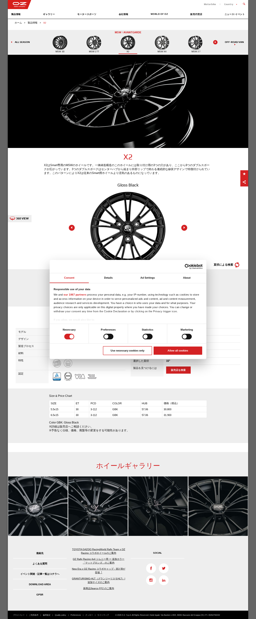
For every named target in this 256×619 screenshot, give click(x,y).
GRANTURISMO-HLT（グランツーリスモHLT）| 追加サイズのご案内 (98, 580)
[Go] (244, 3)
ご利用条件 (33, 615)
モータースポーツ (86, 14)
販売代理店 (196, 14)
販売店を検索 (178, 370)
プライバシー (19, 615)
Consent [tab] (69, 277)
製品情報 (16, 14)
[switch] (108, 336)
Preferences (76, 615)
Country (228, 4)
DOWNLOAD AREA (40, 584)
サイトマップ (103, 615)
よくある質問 (40, 563)
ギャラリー (49, 14)
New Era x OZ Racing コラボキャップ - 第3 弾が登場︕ (98, 570)
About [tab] (187, 277)
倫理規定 (47, 615)
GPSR (39, 594)
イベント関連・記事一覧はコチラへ (39, 573)
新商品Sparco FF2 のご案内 (98, 588)
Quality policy (60, 615)
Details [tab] (108, 277)
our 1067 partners (75, 294)
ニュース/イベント (235, 14)
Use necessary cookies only (127, 350)
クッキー (89, 615)
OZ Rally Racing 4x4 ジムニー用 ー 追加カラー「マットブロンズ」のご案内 (98, 561)
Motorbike (210, 4)
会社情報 (123, 14)
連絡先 (40, 553)
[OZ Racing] (68, 4)
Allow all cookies (178, 350)
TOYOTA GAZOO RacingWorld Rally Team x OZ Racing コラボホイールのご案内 (98, 551)
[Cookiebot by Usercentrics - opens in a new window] (187, 266)
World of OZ (159, 14)
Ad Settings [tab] (147, 277)
